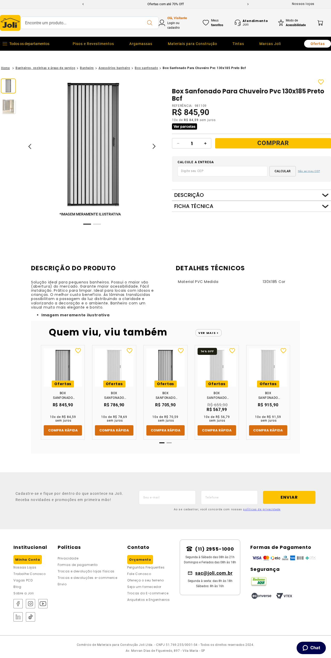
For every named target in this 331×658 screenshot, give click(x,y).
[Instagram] (30, 604)
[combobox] (90, 23)
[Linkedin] (18, 617)
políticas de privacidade (261, 509)
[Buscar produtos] (149, 23)
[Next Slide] (248, 4)
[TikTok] (30, 617)
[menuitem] (93, 44)
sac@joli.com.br (214, 573)
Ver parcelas (184, 126)
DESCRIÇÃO (189, 195)
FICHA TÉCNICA (193, 206)
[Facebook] (18, 604)
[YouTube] (43, 604)
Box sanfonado (146, 68)
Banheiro (87, 68)
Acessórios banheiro (114, 68)
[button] (93, 145)
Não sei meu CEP (309, 171)
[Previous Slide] (83, 4)
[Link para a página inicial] (5, 68)
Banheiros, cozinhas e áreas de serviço (46, 68)
